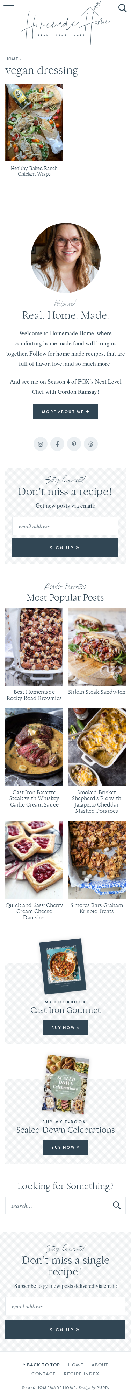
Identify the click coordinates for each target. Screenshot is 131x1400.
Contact (43, 1374)
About (100, 1364)
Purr (102, 1388)
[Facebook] (57, 444)
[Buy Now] (65, 966)
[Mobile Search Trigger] (121, 12)
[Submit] (117, 1205)
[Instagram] (41, 444)
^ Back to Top (41, 1364)
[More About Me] (65, 258)
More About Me (64, 411)
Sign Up (63, 547)
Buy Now (64, 1027)
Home (11, 59)
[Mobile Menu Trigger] (9, 12)
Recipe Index (81, 1374)
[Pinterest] (74, 444)
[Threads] (91, 444)
